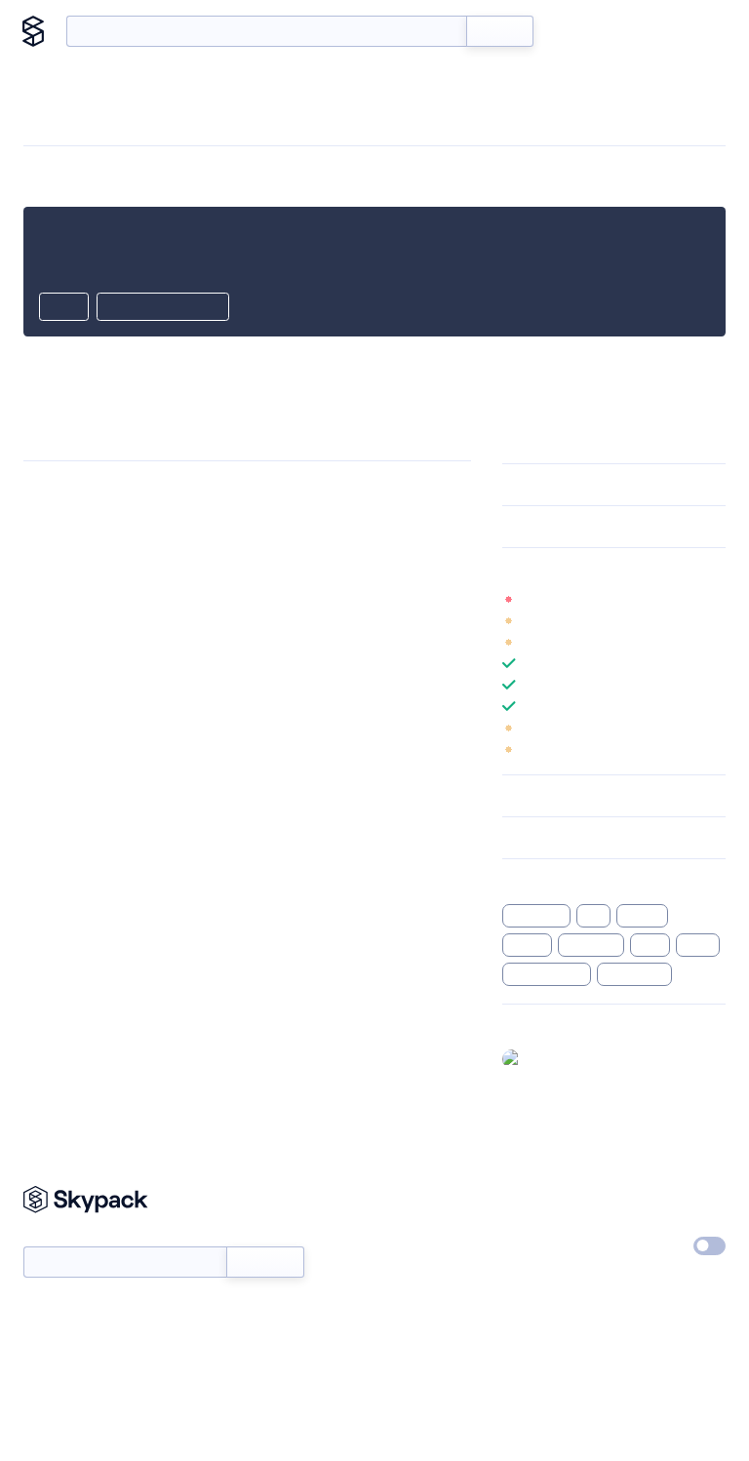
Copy (64, 308)
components (546, 974)
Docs (578, 31)
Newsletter (56, 1236)
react (697, 945)
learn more (642, 568)
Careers (525, 1241)
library (527, 945)
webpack (536, 916)
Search (500, 31)
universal (590, 945)
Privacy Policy (661, 1196)
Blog (633, 31)
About (693, 31)
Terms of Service (552, 1286)
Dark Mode (637, 1245)
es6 (593, 916)
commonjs (634, 974)
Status (401, 1241)
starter (642, 916)
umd (650, 945)
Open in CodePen (162, 308)
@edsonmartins (577, 1058)
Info (713, 599)
